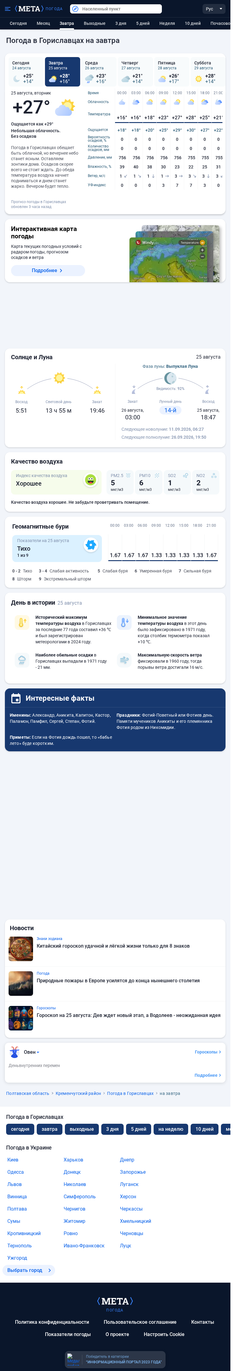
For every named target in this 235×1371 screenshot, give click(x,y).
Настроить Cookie (164, 1334)
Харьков (73, 1160)
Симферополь (80, 1197)
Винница (17, 1197)
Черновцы (131, 1233)
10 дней (193, 23)
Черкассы (131, 1209)
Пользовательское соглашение (140, 1322)
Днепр (127, 1160)
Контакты (202, 1322)
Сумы (13, 1221)
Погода (54, 9)
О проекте (117, 1334)
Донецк (72, 1172)
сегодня (20, 1129)
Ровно (71, 1233)
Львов (14, 1184)
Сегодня (18, 23)
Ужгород (17, 1258)
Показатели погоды (68, 1334)
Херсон (128, 1197)
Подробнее (44, 270)
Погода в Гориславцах (130, 1093)
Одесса (15, 1172)
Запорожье (133, 1172)
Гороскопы (206, 1051)
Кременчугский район (78, 1093)
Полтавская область (28, 1093)
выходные (95, 23)
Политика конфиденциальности (52, 1322)
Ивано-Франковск (84, 1246)
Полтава (17, 1209)
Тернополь (19, 1246)
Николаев (75, 1184)
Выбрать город (24, 1270)
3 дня (120, 23)
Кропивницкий (24, 1233)
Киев (12, 1160)
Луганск (129, 1184)
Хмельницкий (135, 1221)
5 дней (143, 23)
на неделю (171, 1129)
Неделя (167, 23)
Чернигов (74, 1209)
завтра (50, 1129)
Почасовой (222, 23)
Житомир (74, 1221)
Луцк (125, 1246)
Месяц (43, 23)
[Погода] (115, 1301)
